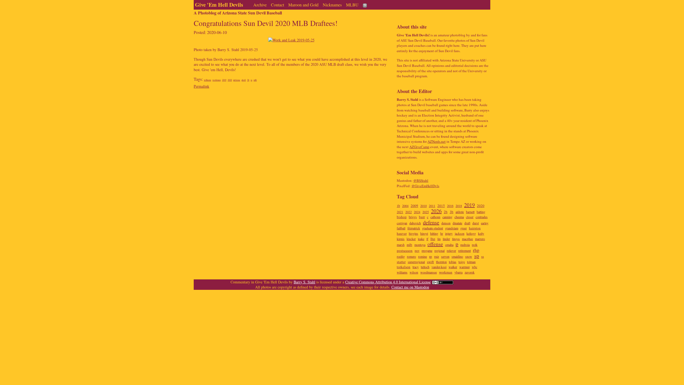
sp (476, 255)
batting (481, 212)
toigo (461, 262)
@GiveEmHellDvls (425, 185)
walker (453, 267)
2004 (405, 205)
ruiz (436, 256)
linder (446, 239)
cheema (459, 217)
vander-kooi (439, 267)
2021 (400, 212)
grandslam (451, 228)
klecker (411, 239)
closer (469, 217)
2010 (423, 205)
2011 (432, 205)
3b (248, 80)
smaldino (457, 256)
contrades (482, 217)
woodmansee (428, 272)
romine (422, 256)
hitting (434, 233)
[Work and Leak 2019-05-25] (291, 39)
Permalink (201, 86)
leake (421, 239)
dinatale (457, 223)
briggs (413, 217)
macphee (467, 239)
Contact (277, 4)
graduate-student (432, 228)
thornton (441, 262)
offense (435, 244)
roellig (401, 256)
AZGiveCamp (419, 146)
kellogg (471, 233)
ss (251, 80)
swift (430, 261)
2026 (436, 211)
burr (422, 216)
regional (439, 250)
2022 (408, 212)
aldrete (460, 212)
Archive (260, 4)
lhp (432, 238)
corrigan (402, 223)
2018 (459, 205)
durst (475, 223)
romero (411, 256)
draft (244, 80)
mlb (255, 80)
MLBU (352, 4)
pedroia (465, 244)
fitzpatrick (413, 228)
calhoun (435, 217)
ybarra (458, 272)
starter (401, 261)
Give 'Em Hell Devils (219, 5)
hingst (424, 233)
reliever (451, 250)
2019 (224, 80)
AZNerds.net (437, 141)
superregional (416, 262)
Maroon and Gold (303, 4)
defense (236, 80)
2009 (414, 205)
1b (398, 205)
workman (216, 80)
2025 (425, 212)
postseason (405, 250)
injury (449, 233)
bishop (402, 216)
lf (427, 239)
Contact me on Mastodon (410, 287)
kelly (481, 233)
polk (474, 244)
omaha (449, 244)
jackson (459, 233)
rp (430, 256)
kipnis (401, 239)
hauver (402, 233)
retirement (464, 250)
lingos (456, 239)
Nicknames (332, 4)
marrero (480, 239)
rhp (476, 250)
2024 (417, 212)
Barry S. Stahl (304, 281)
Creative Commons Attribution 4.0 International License (388, 281)
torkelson (403, 266)
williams (207, 80)
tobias (452, 262)
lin (439, 239)
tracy (416, 267)
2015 (441, 205)
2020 (230, 80)
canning (447, 217)
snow (468, 256)
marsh (401, 244)
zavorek (470, 272)
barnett (470, 212)
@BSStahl (420, 180)
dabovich (415, 223)
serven (445, 256)
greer (463, 228)
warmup (464, 267)
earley (484, 223)
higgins (413, 233)
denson (445, 223)
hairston (475, 228)
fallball (401, 228)
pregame (427, 250)
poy (417, 250)
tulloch (425, 267)
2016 (450, 205)
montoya (419, 244)
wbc (474, 267)
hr (441, 233)
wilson (414, 272)
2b (446, 211)
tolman (471, 262)
